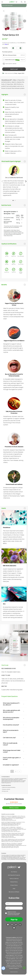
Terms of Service (14, 878)
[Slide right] (24, 20)
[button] (2, 2)
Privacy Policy (14, 885)
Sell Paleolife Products (14, 875)
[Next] (25, 181)
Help (14, 888)
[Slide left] (3, 20)
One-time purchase (10, 55)
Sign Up (14, 919)
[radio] (3, 55)
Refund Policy (14, 882)
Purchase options (7, 52)
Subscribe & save (12, 60)
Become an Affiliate (14, 892)
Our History (14, 871)
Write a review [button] (14, 808)
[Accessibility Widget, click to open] (3, 968)
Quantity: (5, 48)
